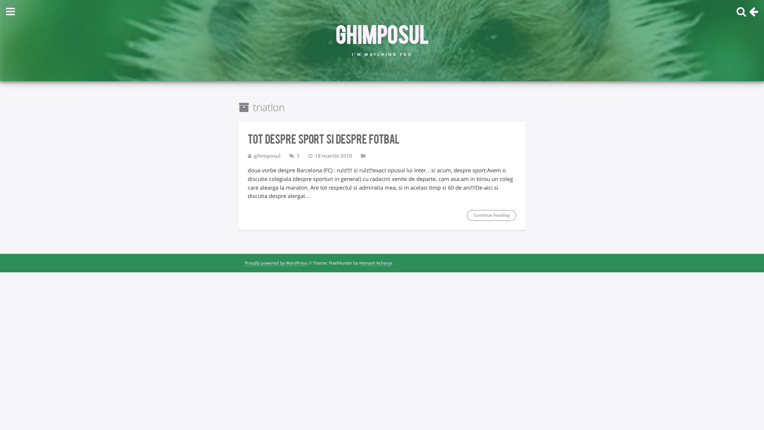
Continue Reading (491, 215)
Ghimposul (382, 33)
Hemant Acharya (375, 263)
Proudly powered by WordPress (276, 263)
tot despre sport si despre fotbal (323, 138)
